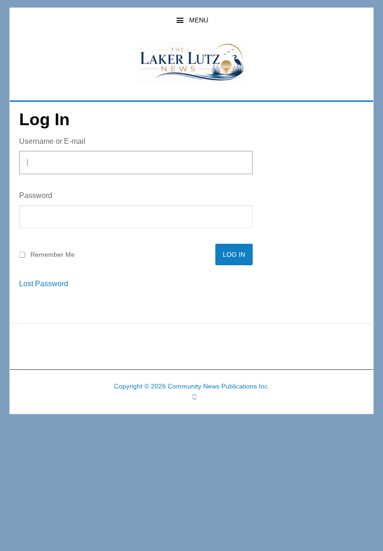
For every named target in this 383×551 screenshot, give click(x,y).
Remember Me (52, 254)
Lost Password (43, 284)
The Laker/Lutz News (191, 63)
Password (35, 195)
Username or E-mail (52, 141)
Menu (198, 20)
